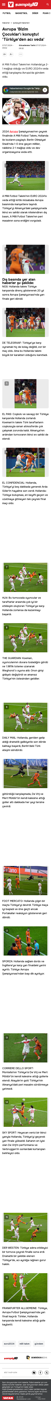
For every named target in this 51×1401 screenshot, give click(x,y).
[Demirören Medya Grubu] (36, 1358)
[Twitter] (47, 1373)
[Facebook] (40, 1373)
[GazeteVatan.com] (8, 1398)
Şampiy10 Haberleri (21, 23)
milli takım (25, 1343)
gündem (39, 72)
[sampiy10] (11, 1358)
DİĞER (35, 13)
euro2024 (9, 1343)
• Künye (38, 1397)
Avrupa (26, 72)
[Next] (34, 1373)
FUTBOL (7, 13)
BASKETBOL (21, 13)
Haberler (6, 23)
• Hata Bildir (41, 1399)
